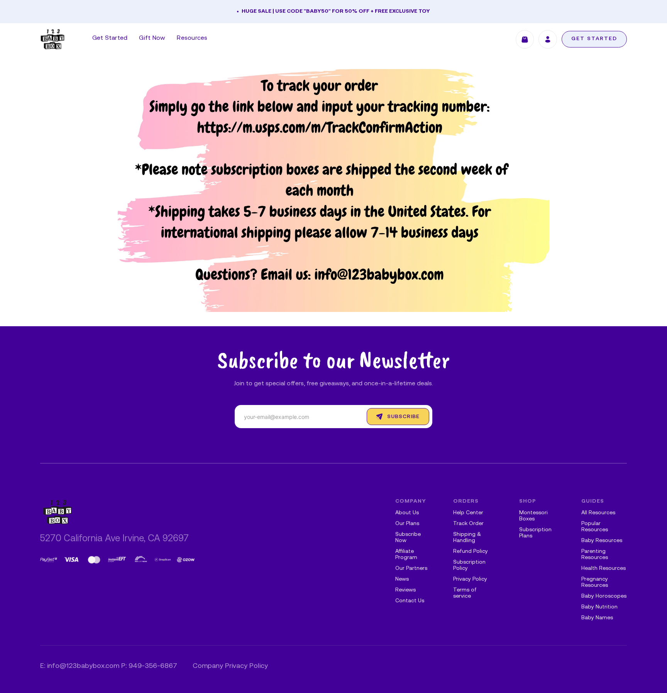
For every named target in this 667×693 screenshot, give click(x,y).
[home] (52, 39)
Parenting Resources (594, 555)
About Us (407, 513)
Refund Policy (470, 551)
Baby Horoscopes (603, 596)
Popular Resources (594, 527)
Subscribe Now (408, 538)
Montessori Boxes (533, 516)
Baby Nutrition (599, 607)
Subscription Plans (535, 533)
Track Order (468, 524)
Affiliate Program (406, 555)
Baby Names (597, 618)
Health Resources (603, 568)
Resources (192, 38)
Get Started (110, 38)
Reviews (405, 590)
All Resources (598, 513)
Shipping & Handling (467, 538)
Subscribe (403, 417)
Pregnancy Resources (594, 582)
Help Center (468, 513)
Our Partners (411, 568)
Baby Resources (601, 541)
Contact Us (409, 601)
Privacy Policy (470, 579)
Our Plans (407, 524)
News (402, 579)
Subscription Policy (469, 565)
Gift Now (152, 38)
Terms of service (465, 593)
